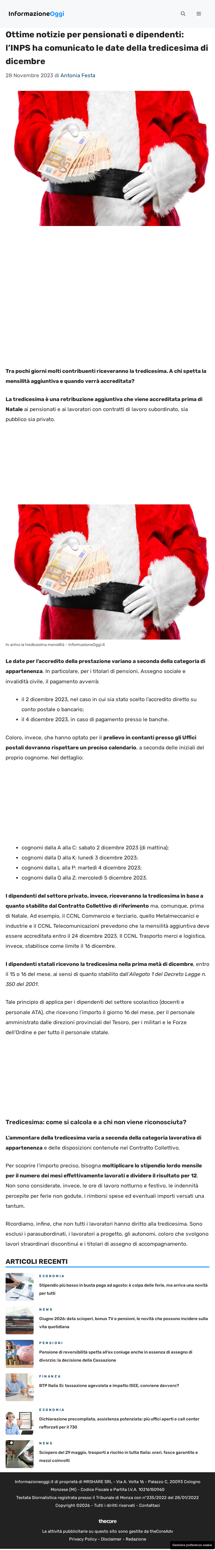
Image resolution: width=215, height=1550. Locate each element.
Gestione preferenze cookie (192, 1545)
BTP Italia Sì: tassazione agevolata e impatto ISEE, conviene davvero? (109, 1385)
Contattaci (149, 1505)
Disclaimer (111, 1539)
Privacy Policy (83, 1539)
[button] (183, 14)
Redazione (136, 1539)
